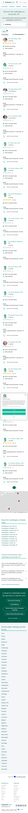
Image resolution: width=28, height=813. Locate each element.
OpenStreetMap (20, 512)
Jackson (3, 700)
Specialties (11, 6)
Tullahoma (4, 763)
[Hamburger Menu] (4, 2)
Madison (3, 720)
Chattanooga (4, 648)
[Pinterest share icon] (25, 806)
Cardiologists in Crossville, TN (9, 539)
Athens (3, 636)
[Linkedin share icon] (21, 806)
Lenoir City (4, 717)
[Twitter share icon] (23, 806)
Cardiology (18, 6)
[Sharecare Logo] (10, 2)
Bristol (3, 645)
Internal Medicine (14, 604)
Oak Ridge (4, 743)
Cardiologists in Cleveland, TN (9, 541)
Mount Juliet (4, 734)
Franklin (3, 676)
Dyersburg (4, 671)
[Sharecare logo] (14, 805)
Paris (2, 746)
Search (17, 2)
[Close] (25, 394)
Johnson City (4, 705)
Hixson (3, 697)
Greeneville (4, 688)
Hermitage (4, 694)
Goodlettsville (4, 685)
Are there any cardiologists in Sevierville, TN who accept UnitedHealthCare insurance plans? (12, 572)
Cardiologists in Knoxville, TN (9, 526)
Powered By (11, 777)
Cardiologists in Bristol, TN (8, 532)
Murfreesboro (4, 737)
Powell (3, 749)
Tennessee (25, 6)
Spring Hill (4, 757)
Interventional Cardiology (14, 600)
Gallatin (3, 679)
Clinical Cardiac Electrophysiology (14, 614)
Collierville (4, 656)
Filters (5, 31)
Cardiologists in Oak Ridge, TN (9, 545)
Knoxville (3, 711)
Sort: (18, 34)
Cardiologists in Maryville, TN (8, 536)
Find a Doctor (4, 6)
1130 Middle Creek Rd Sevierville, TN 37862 (13, 79)
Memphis (3, 728)
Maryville (3, 723)
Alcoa (2, 633)
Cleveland (4, 653)
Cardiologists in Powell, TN (8, 543)
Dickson (3, 668)
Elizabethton (4, 674)
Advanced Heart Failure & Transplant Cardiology (15, 609)
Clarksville (4, 650)
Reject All (14, 410)
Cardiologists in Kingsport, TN (9, 528)
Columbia (3, 659)
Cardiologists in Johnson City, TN (9, 530)
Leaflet (15, 512)
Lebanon (3, 714)
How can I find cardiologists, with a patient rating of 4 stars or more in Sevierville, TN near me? (13, 565)
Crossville (4, 665)
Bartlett (3, 639)
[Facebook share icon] (16, 806)
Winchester (4, 769)
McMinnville (4, 726)
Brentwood (4, 642)
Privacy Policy (22, 404)
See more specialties (13, 618)
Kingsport (3, 708)
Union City (4, 766)
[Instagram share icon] (19, 806)
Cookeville (4, 662)
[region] (14, 406)
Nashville (3, 740)
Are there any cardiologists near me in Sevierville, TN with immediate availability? (12, 579)
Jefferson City (4, 702)
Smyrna (3, 755)
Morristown (4, 731)
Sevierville (4, 752)
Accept (14, 413)
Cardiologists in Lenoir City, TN (9, 534)
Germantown (4, 682)
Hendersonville (5, 691)
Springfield (4, 760)
